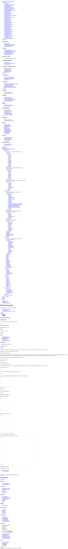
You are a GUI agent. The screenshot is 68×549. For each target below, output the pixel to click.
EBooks (8, 126)
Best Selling (9, 138)
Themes (8, 131)
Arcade (5, 276)
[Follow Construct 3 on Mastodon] (8, 114)
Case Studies (4, 492)
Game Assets (4, 516)
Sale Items (8, 145)
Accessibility (4, 544)
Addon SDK (10, 46)
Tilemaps (8, 132)
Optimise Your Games (16, 207)
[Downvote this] (11, 307)
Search (3, 297)
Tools (8, 133)
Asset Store (6, 258)
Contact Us (6, 294)
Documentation (4, 490)
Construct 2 (10, 219)
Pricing (3, 500)
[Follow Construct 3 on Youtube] (6, 534)
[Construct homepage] (8, 1)
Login (10, 474)
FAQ (8, 79)
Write (12, 234)
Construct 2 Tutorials (5, 296)
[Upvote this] (3, 307)
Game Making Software (6, 483)
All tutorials (8, 54)
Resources (4, 39)
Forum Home (9, 92)
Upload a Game (10, 100)
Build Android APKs (11, 51)
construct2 (4, 315)
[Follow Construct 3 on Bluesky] (8, 112)
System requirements (11, 44)
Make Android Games (16, 205)
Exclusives (8, 140)
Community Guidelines (6, 521)
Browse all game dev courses (11, 58)
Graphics (8, 129)
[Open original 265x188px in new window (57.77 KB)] (7, 386)
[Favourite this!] (6, 311)
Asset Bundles (9, 144)
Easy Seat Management (6, 497)
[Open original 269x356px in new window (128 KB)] (7, 432)
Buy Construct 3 (9, 119)
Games (8, 128)
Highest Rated (9, 139)
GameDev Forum (5, 517)
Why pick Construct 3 (10, 77)
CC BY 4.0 (11, 349)
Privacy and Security (11, 78)
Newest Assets (10, 137)
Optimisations (11, 53)
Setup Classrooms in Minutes (13, 83)
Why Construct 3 (5, 496)
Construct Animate (14, 167)
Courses (3, 299)
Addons (8, 124)
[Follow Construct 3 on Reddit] (7, 110)
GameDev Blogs (5, 519)
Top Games (9, 97)
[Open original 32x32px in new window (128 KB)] (1, 374)
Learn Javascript (5, 499)
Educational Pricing (9, 85)
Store (3, 115)
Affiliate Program (5, 505)
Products (3, 2)
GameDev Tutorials (5, 518)
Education (6, 237)
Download (10, 68)
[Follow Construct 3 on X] (7, 111)
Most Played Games (12, 99)
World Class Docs (10, 84)
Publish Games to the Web (17, 204)
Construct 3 (13, 151)
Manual (9, 43)
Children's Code (4, 543)
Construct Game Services (16, 180)
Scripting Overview (11, 45)
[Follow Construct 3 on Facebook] (8, 113)
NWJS (10, 69)
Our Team (4, 510)
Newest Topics (10, 93)
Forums (5, 268)
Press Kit (3, 511)
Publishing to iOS (10, 52)
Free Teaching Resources (6, 498)
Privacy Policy (4, 542)
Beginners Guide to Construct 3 (18, 203)
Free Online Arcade (5, 520)
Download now (4, 327)
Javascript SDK (9, 71)
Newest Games (9, 98)
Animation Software (5, 484)
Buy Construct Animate (10, 120)
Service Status (4, 545)
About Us (3, 509)
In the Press (4, 512)
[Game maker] (8, 148)
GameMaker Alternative (6, 488)
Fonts (8, 127)
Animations (10, 125)
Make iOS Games (16, 206)
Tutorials (8, 64)
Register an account (15, 474)
